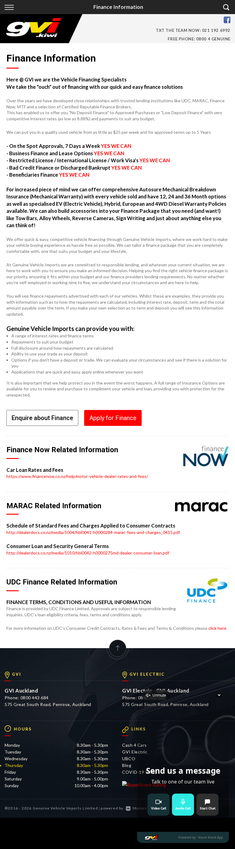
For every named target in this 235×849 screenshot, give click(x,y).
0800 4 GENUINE (213, 38)
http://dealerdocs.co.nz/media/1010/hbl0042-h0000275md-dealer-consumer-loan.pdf (87, 552)
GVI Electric (134, 751)
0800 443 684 (35, 697)
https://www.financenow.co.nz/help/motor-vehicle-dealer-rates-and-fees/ (77, 476)
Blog (126, 765)
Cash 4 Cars (134, 745)
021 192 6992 (216, 30)
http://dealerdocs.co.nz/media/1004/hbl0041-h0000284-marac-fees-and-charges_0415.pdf (93, 532)
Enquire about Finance (42, 418)
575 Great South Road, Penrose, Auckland (48, 704)
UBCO (128, 758)
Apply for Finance (112, 418)
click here (217, 628)
